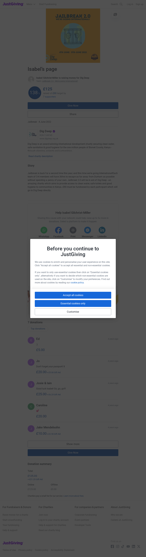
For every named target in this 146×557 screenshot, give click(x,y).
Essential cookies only (73, 303)
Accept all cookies (73, 295)
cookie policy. (77, 282)
